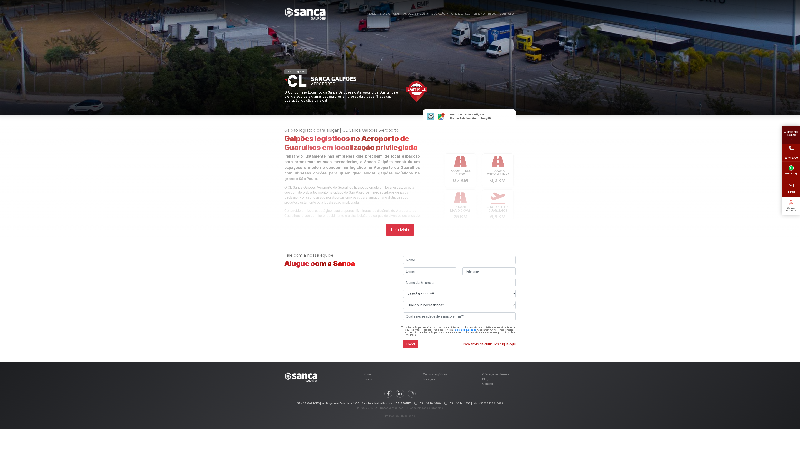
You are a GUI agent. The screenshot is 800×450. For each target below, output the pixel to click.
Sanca (368, 379)
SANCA (385, 13)
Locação (429, 379)
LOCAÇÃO (439, 13)
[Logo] (305, 13)
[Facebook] (388, 393)
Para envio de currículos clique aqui (489, 344)
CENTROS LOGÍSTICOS (409, 13)
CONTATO (507, 13)
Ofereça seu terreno (496, 374)
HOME (372, 13)
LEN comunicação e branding (424, 407)
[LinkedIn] (400, 393)
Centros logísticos (435, 374)
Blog (485, 379)
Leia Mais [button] (400, 229)
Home (368, 374)
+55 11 (490, 403)
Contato (487, 383)
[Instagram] (411, 393)
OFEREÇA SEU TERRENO (468, 13)
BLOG (492, 13)
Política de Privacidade (465, 330)
